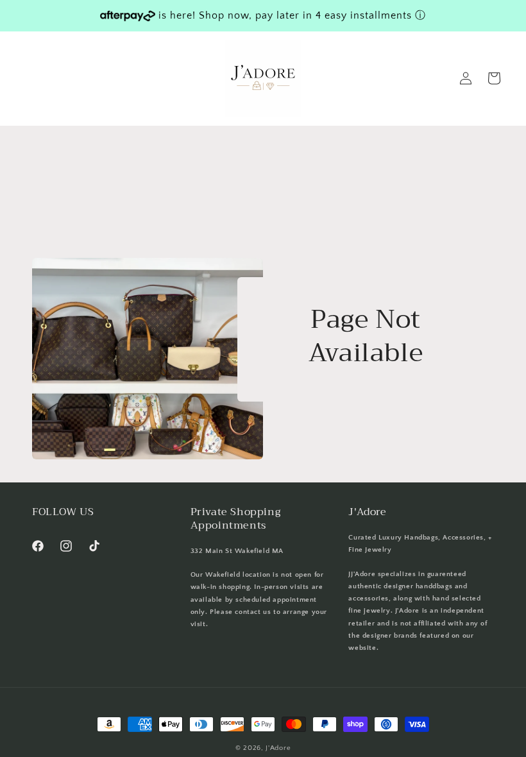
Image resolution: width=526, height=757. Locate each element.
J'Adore (278, 748)
